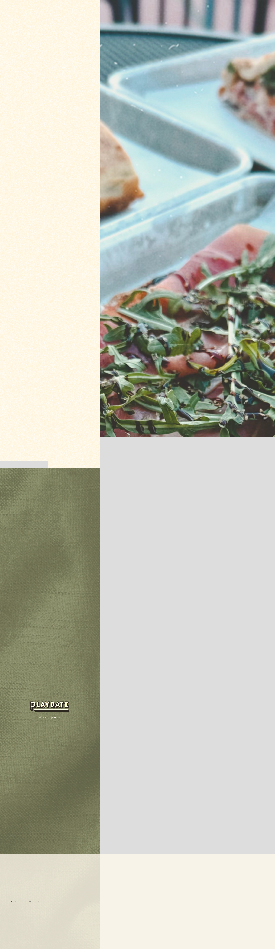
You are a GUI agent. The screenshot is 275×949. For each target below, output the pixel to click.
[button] (270, 474)
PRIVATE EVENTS (42, 464)
